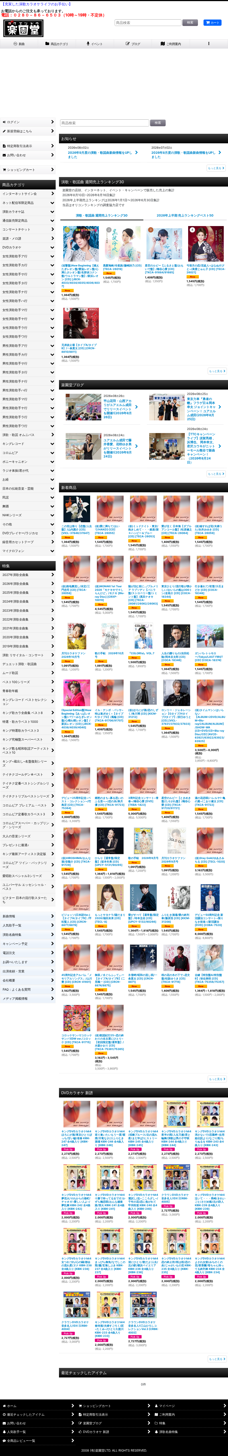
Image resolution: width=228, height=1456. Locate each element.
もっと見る (214, 168)
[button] (209, 44)
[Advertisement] (114, 82)
